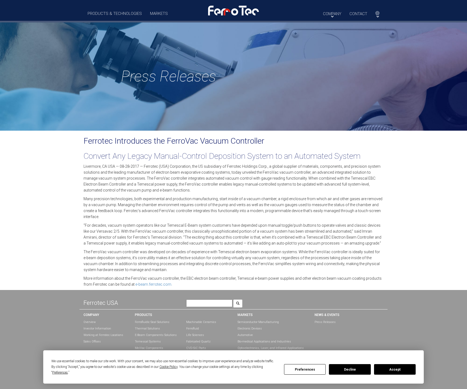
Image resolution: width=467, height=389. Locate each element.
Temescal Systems (148, 341)
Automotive (245, 335)
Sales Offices (92, 341)
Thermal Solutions (147, 328)
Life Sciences (195, 335)
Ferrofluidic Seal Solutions (152, 322)
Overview (90, 322)
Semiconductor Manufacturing (258, 322)
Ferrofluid (192, 328)
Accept (395, 369)
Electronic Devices (250, 328)
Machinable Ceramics (201, 322)
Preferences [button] (60, 372)
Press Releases (325, 322)
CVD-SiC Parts (196, 348)
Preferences (305, 369)
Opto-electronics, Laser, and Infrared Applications (271, 348)
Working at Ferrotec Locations (103, 335)
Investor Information (97, 328)
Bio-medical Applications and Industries (264, 341)
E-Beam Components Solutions (156, 335)
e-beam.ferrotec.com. (153, 284)
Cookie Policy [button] (168, 367)
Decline (350, 369)
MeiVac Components (149, 348)
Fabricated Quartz (198, 341)
